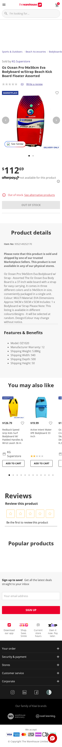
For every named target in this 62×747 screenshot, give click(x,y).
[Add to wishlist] (57, 93)
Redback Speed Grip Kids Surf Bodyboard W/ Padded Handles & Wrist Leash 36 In (12, 436)
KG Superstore (21, 61)
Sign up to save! (12, 580)
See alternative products (39, 195)
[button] (11, 513)
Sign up (31, 610)
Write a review (34, 84)
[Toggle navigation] (4, 5)
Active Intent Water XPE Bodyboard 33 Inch (41, 433)
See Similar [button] (17, 144)
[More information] (57, 181)
